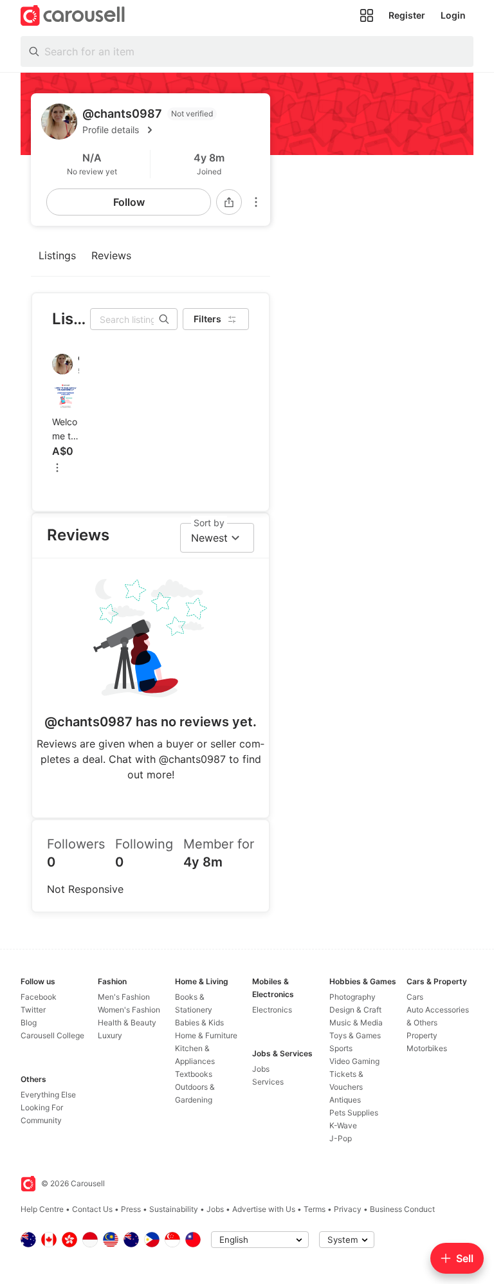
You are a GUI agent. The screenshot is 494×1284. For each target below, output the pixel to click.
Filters (207, 318)
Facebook (39, 997)
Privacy (347, 1209)
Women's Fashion (129, 1009)
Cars (415, 997)
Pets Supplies (353, 1112)
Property (422, 1035)
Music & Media (356, 1022)
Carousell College (52, 1035)
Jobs (261, 1069)
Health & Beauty (127, 1022)
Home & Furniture (206, 1035)
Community (41, 1120)
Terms (314, 1209)
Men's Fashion (124, 997)
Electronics (272, 1009)
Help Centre (42, 1209)
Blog (29, 1022)
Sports (340, 1048)
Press (131, 1209)
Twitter (33, 1009)
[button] (171, 130)
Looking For (42, 1107)
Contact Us (92, 1209)
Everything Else (48, 1094)
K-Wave (343, 1125)
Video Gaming (354, 1061)
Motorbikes (427, 1048)
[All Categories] (366, 15)
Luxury (110, 1035)
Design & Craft (355, 1009)
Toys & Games (355, 1035)
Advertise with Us (263, 1209)
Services (268, 1082)
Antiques (345, 1100)
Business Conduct (402, 1209)
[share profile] (229, 202)
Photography (352, 997)
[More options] (256, 202)
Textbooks (193, 1074)
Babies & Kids (199, 1022)
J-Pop (340, 1138)
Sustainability (173, 1209)
